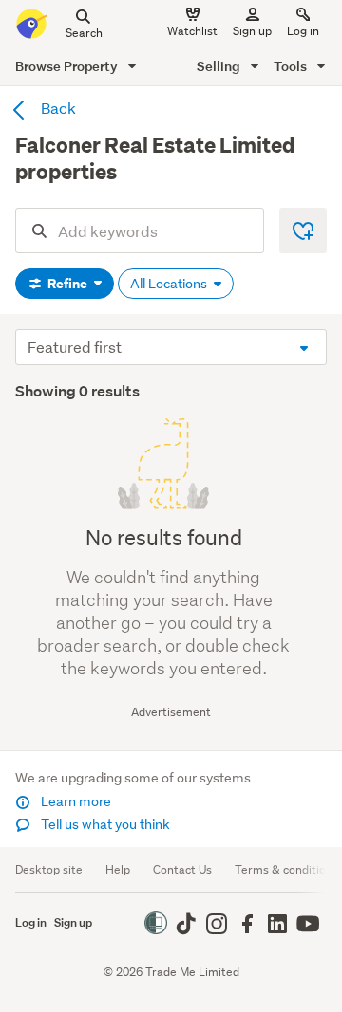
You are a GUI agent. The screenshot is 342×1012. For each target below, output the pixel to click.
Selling (220, 66)
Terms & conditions (286, 869)
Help (117, 869)
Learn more (74, 801)
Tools (292, 66)
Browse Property (68, 66)
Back (57, 108)
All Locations (170, 283)
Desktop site (49, 869)
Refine (67, 283)
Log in (303, 31)
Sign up (252, 31)
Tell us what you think (104, 824)
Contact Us (182, 869)
